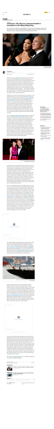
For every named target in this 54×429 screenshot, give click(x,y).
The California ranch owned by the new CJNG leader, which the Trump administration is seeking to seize (46, 128)
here (22, 383)
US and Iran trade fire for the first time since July (45, 119)
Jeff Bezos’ (17, 77)
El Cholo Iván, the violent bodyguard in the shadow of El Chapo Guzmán (46, 131)
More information (9, 383)
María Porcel (9, 71)
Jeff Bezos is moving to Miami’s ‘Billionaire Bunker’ (23, 367)
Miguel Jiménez (15, 368)
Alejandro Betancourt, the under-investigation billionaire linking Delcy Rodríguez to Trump (46, 133)
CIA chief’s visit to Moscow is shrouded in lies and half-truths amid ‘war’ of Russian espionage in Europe (45, 114)
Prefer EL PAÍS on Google (31, 74)
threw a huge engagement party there (15, 295)
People (5, 19)
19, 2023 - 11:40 (12, 72)
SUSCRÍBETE (46, 12)
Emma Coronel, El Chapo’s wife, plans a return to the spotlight (46, 136)
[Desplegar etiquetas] (34, 379)
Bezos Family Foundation (24, 250)
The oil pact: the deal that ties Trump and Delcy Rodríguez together (45, 117)
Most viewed (42, 125)
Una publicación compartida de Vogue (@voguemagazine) (14, 237)
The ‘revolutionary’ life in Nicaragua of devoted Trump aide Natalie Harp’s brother (46, 139)
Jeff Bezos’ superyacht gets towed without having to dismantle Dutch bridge (23, 373)
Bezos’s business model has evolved (20, 115)
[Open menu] (3, 14)
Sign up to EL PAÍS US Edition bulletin (13, 362)
